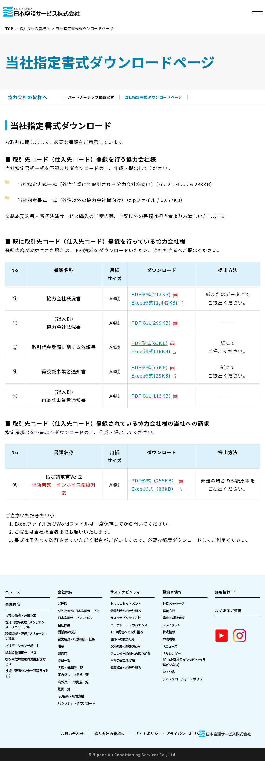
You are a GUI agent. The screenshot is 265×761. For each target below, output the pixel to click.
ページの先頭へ (253, 588)
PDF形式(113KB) (151, 395)
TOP (9, 28)
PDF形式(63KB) (149, 342)
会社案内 (65, 592)
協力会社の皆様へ (34, 28)
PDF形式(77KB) (149, 367)
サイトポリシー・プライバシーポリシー (169, 733)
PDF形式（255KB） (153, 480)
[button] (27, 605)
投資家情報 (172, 592)
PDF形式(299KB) (151, 322)
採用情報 (222, 592)
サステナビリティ (125, 592)
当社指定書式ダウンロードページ (153, 97)
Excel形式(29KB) (150, 375)
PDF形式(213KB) (151, 294)
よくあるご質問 (228, 610)
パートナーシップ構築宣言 (91, 97)
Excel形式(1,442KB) (154, 302)
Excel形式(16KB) (150, 351)
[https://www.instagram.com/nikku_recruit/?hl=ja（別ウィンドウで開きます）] (239, 635)
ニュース (12, 592)
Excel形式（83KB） (153, 488)
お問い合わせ (72, 733)
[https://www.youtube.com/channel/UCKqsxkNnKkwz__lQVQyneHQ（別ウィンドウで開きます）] (221, 635)
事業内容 (12, 604)
